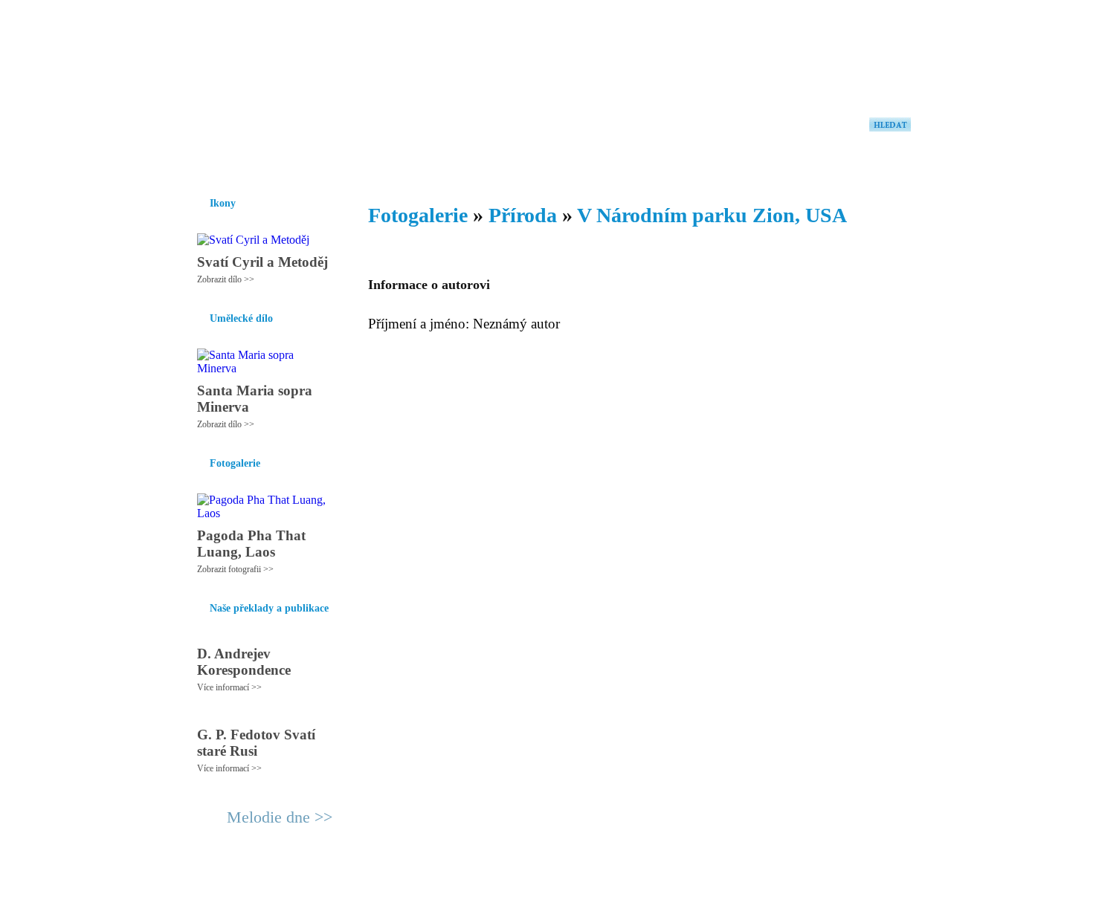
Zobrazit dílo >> (225, 279)
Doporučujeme (726, 163)
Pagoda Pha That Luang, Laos (251, 544)
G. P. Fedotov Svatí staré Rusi (256, 743)
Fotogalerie (523, 163)
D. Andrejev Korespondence (244, 662)
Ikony (236, 163)
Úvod (195, 163)
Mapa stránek (460, 896)
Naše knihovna (811, 163)
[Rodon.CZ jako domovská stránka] (875, 163)
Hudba (465, 163)
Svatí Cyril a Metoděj (262, 262)
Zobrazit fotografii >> (235, 569)
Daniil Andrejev (717, 33)
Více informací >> (229, 687)
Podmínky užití (395, 896)
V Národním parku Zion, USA (712, 215)
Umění (359, 163)
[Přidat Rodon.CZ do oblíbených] (898, 163)
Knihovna (412, 163)
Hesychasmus (296, 163)
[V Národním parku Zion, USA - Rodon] (275, 72)
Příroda (523, 215)
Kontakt (513, 896)
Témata (658, 163)
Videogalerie (594, 163)
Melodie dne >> (279, 817)
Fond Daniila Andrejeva (848, 33)
